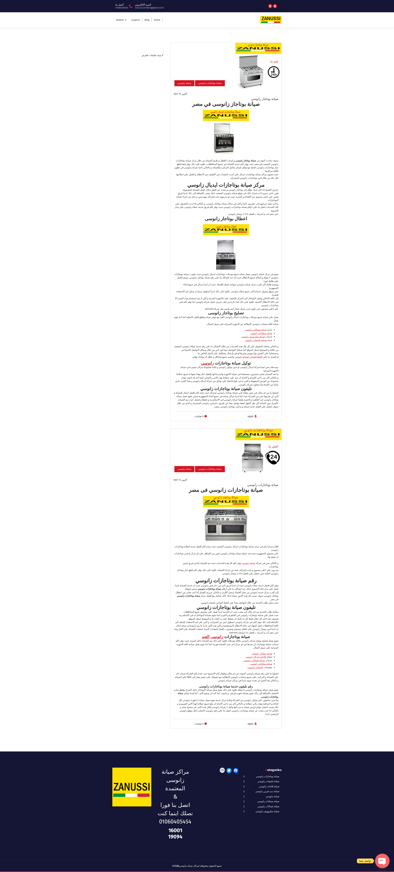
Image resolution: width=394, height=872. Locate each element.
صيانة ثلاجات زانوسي (269, 786)
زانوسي (207, 363)
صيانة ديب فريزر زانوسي (267, 791)
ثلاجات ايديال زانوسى (255, 657)
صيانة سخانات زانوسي (261, 333)
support (135, 19)
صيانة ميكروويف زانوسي (267, 811)
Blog (147, 19)
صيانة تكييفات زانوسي (256, 340)
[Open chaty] (382, 861)
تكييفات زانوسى (255, 667)
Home (157, 19)
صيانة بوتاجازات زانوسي (210, 83)
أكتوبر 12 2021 (180, 479)
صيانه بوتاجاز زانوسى (262, 653)
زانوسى (216, 636)
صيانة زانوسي (184, 83)
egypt (250, 416)
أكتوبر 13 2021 (180, 94)
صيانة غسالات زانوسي (256, 329)
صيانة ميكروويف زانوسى (253, 336)
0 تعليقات (199, 416)
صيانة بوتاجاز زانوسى (264, 99)
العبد (205, 636)
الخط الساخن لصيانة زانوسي (248, 356)
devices (120, 19)
